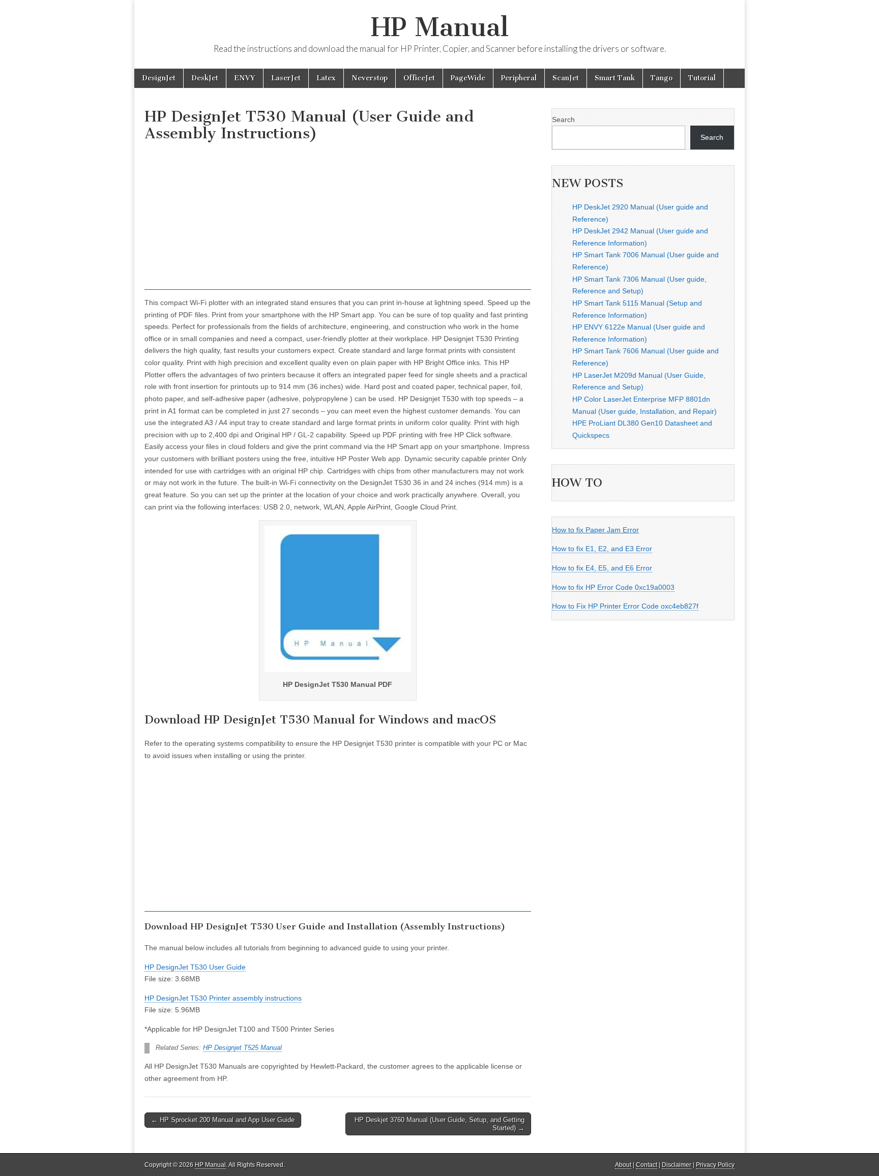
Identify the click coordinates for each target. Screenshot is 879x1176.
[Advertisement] (337, 218)
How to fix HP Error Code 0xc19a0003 (613, 587)
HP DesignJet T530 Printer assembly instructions (223, 998)
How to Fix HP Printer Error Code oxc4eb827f (625, 606)
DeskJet (204, 78)
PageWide (468, 78)
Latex (326, 78)
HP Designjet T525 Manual (242, 1047)
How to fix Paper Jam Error (595, 530)
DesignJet (158, 78)
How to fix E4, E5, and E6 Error (602, 568)
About (623, 1164)
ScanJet (565, 78)
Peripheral (519, 78)
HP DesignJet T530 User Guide (195, 967)
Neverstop (369, 78)
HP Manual (440, 27)
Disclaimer (676, 1164)
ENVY (244, 78)
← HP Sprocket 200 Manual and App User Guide (223, 1120)
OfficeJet (419, 78)
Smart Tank (615, 78)
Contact (646, 1164)
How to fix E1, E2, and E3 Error (602, 549)
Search (563, 119)
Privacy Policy (715, 1164)
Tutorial (702, 78)
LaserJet (286, 78)
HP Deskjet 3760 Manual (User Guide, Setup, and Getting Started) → (439, 1124)
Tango (661, 78)
